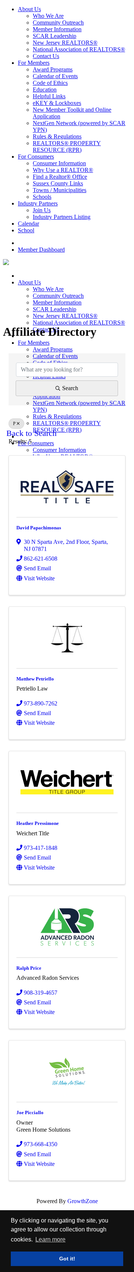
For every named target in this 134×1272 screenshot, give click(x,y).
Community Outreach (58, 22)
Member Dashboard (41, 249)
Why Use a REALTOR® (63, 170)
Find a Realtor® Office (60, 176)
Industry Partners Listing (61, 217)
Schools (42, 197)
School (26, 230)
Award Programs (53, 69)
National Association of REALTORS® (79, 49)
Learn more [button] (50, 1239)
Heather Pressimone (37, 823)
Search (70, 388)
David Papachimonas (38, 527)
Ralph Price (28, 968)
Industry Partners (38, 203)
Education (45, 89)
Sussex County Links (58, 183)
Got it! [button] (67, 1259)
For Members (34, 63)
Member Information (57, 29)
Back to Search (31, 433)
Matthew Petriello (35, 679)
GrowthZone (82, 1201)
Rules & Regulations (57, 136)
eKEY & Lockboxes (57, 103)
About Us (29, 9)
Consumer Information (59, 163)
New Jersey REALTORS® (65, 42)
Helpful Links (49, 96)
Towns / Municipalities (59, 190)
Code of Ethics (50, 83)
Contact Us (46, 56)
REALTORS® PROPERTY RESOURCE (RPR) (67, 146)
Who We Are (48, 16)
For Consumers (36, 156)
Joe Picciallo (30, 1112)
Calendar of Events (55, 76)
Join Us (42, 210)
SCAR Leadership (54, 36)
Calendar (28, 223)
